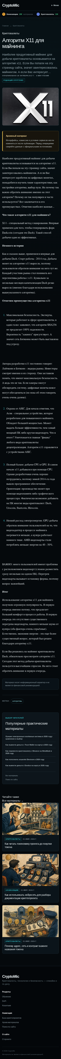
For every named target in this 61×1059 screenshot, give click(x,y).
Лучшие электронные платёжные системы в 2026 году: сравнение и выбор (29, 737)
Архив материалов (10, 1022)
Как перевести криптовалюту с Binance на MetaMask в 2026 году (28, 752)
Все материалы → (12, 800)
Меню (56, 5)
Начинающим (12, 890)
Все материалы (11, 776)
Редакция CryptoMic (13, 80)
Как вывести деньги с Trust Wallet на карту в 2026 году (28, 745)
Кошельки (6, 1005)
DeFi (4, 1001)
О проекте (6, 1039)
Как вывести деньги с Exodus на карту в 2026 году (27, 765)
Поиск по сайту (11, 779)
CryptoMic (10, 5)
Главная (5, 26)
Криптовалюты (18, 26)
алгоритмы (17, 701)
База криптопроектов (11, 1018)
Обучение (6, 997)
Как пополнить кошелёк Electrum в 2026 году (24, 759)
